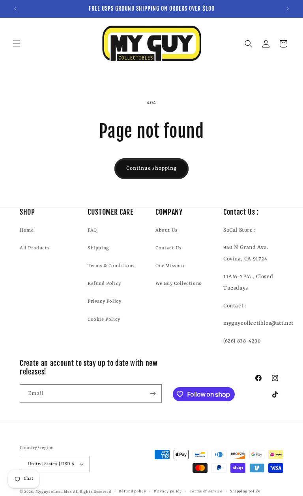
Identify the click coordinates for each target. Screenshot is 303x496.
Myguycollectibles (54, 492)
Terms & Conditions (111, 266)
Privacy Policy (104, 301)
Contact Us (168, 248)
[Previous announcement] (15, 8)
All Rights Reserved (92, 492)
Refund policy (132, 491)
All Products (34, 248)
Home (27, 230)
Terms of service (206, 491)
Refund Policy (104, 283)
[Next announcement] (287, 8)
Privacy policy (168, 491)
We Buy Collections (178, 283)
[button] (16, 43)
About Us (166, 230)
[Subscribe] (152, 393)
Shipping (98, 248)
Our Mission (169, 266)
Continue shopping (151, 168)
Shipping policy (245, 491)
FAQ (92, 230)
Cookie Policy (104, 319)
